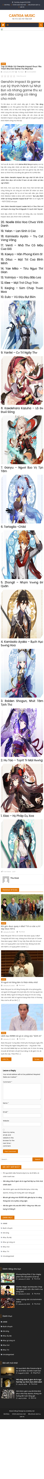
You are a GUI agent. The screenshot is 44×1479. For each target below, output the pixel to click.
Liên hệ (22, 7)
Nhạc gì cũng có (9, 1242)
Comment (7, 1082)
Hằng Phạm (36, 1373)
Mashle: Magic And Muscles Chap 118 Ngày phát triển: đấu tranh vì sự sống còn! (29, 1289)
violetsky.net (30, 1411)
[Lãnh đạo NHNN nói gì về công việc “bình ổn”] (22, 1017)
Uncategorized (8, 1256)
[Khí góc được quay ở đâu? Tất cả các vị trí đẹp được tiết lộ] (22, 907)
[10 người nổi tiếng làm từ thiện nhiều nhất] (22, 963)
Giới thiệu (7, 5)
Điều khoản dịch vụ (34, 5)
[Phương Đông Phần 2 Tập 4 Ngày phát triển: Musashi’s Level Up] (7, 1278)
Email (5, 1112)
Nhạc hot (6, 1247)
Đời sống (6, 1233)
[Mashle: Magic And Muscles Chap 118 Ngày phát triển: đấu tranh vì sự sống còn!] (7, 1290)
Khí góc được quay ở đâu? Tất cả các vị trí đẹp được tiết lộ (20, 927)
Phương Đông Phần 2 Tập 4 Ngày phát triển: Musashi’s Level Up (28, 1275)
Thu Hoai (20, 72)
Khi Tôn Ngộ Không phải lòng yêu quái (7, 1059)
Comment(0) (31, 72)
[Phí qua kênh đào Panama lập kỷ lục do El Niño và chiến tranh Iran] (7, 1371)
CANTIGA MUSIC (22, 15)
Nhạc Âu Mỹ (7, 1237)
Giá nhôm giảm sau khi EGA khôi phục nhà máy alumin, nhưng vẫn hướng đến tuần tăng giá (20, 1191)
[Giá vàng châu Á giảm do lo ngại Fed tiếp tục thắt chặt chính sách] (7, 1382)
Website (6, 1121)
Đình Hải (33, 1398)
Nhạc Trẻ (6, 1251)
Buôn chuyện (7, 1228)
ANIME (3, 64)
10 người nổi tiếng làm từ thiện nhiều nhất (19, 982)
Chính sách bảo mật (19, 5)
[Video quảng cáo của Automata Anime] (7, 1303)
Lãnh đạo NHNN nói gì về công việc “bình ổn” (21, 1036)
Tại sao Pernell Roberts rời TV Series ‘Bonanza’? (38, 1059)
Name (6, 1103)
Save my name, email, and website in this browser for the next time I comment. (9, 1139)
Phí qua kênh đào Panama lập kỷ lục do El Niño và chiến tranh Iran (21, 1175)
